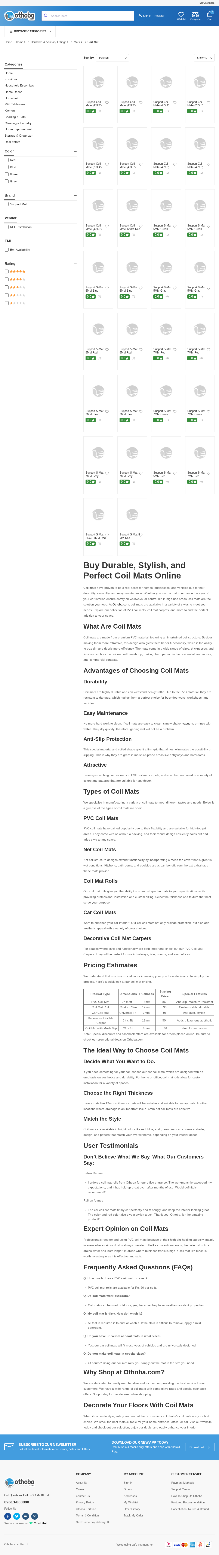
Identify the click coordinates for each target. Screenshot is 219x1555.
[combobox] (87, 16)
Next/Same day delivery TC (93, 1522)
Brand (10, 195)
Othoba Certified (86, 1509)
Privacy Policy (85, 1502)
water (87, 729)
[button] (30, 31)
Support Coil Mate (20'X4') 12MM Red (94, 167)
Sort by (88, 57)
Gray (13, 181)
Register (159, 15)
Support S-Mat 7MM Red (162, 350)
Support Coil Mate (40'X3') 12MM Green (94, 229)
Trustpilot (40, 1523)
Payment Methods (182, 1482)
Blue (13, 167)
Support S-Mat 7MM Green (162, 412)
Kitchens (110, 865)
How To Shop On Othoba (186, 1496)
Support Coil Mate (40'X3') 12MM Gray (161, 167)
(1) (99, 111)
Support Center (180, 1489)
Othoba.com (120, 604)
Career (80, 1489)
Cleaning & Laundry (18, 123)
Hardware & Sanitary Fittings (48, 42)
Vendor (10, 218)
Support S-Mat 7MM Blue (95, 412)
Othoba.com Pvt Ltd (16, 1544)
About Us (81, 1482)
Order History (132, 1509)
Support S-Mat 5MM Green (162, 227)
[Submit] (46, 16)
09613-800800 (16, 1502)
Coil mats (89, 587)
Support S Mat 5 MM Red (130, 536)
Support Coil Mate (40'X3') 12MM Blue (195, 167)
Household (12, 98)
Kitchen (10, 110)
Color (9, 151)
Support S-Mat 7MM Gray (95, 474)
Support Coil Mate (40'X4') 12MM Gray (94, 105)
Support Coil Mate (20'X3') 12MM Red (195, 105)
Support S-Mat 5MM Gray (162, 289)
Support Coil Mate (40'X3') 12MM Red (128, 167)
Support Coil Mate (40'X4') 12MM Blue (161, 105)
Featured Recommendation (188, 1502)
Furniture (11, 79)
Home (8, 42)
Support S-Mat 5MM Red (95, 350)
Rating (10, 263)
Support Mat (18, 204)
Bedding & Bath (15, 117)
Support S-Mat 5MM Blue (95, 289)
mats (165, 891)
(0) (133, 111)
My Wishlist (131, 1502)
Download (197, 1447)
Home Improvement (18, 129)
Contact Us (83, 1496)
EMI (8, 241)
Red (13, 160)
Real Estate (12, 141)
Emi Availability (20, 249)
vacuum (187, 723)
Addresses (130, 1496)
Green (14, 174)
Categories (13, 64)
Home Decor (13, 92)
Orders (128, 1489)
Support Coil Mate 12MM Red (130, 227)
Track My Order (133, 1515)
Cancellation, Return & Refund (190, 1509)
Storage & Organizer (19, 135)
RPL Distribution (21, 227)
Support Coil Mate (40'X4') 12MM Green (128, 105)
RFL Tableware (15, 104)
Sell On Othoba (207, 2)
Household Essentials (19, 85)
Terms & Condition (87, 1515)
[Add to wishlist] (107, 102)
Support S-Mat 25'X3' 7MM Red (96, 536)
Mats (77, 42)
